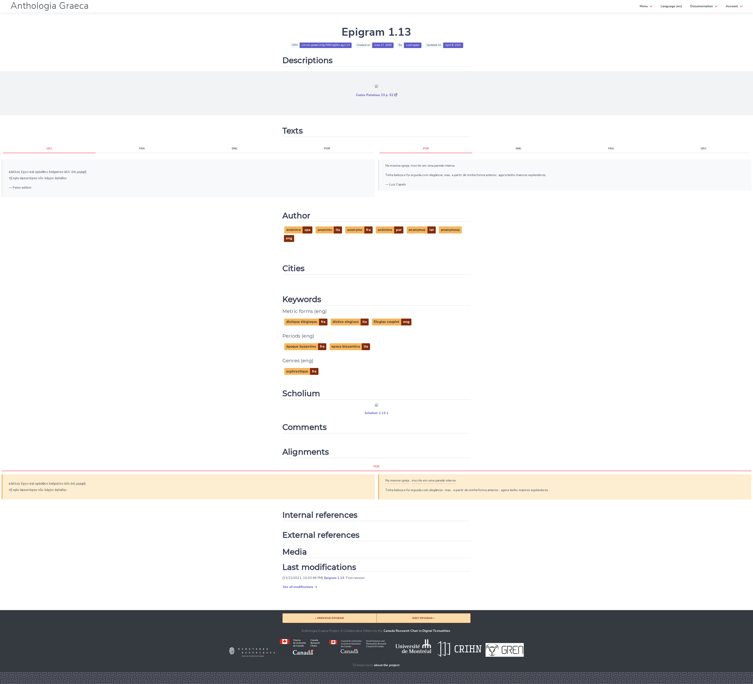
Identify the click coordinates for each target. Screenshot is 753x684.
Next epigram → (423, 618)
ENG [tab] (234, 148)
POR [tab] (327, 148)
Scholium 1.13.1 (376, 413)
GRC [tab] (49, 148)
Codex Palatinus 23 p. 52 (374, 95)
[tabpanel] (188, 178)
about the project (386, 665)
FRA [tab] (142, 148)
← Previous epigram (329, 618)
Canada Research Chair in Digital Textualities (417, 630)
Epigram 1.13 (334, 578)
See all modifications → (300, 587)
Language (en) (671, 6)
